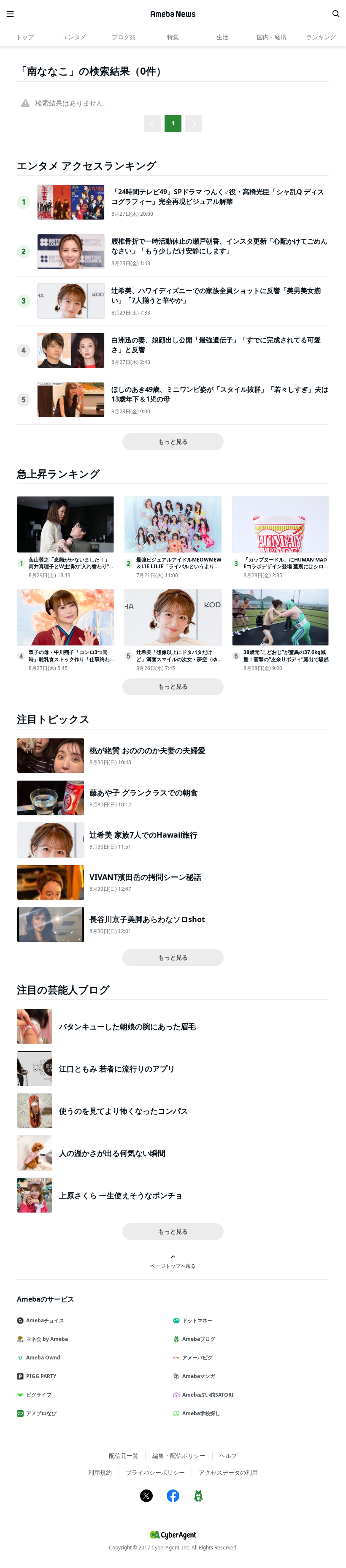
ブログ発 (123, 37)
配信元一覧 (123, 1455)
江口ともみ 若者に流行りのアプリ (117, 1068)
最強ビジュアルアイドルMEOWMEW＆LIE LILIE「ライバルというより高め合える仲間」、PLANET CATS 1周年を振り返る (179, 570)
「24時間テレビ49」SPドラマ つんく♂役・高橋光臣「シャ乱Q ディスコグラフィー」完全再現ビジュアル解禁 (217, 196)
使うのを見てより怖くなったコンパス (123, 1111)
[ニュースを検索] (336, 14)
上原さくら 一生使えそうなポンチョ (121, 1195)
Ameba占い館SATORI (208, 1394)
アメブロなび (41, 1413)
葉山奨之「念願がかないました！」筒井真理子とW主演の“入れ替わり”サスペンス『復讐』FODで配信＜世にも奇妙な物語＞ (71, 570)
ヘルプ (228, 1455)
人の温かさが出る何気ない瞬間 (112, 1153)
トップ (25, 37)
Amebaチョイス (45, 1320)
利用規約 (100, 1472)
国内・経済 (272, 37)
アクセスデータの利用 (228, 1472)
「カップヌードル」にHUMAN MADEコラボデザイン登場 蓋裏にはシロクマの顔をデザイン (286, 567)
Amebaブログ (198, 1339)
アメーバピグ (197, 1357)
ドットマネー (197, 1320)
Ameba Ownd (43, 1357)
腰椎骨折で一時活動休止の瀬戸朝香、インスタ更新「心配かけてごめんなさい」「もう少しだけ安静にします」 (219, 245)
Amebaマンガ (198, 1376)
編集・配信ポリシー (178, 1455)
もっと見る (173, 441)
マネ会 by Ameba (47, 1339)
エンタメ (74, 37)
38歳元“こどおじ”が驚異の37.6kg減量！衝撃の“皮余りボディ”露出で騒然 (286, 655)
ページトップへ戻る (173, 1265)
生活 (222, 37)
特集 (173, 37)
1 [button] (173, 123)
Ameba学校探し (201, 1413)
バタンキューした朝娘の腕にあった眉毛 (127, 1026)
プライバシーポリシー (155, 1472)
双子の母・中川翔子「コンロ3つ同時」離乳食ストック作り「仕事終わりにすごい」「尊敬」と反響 (69, 659)
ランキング (321, 37)
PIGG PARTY (41, 1376)
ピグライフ (38, 1394)
